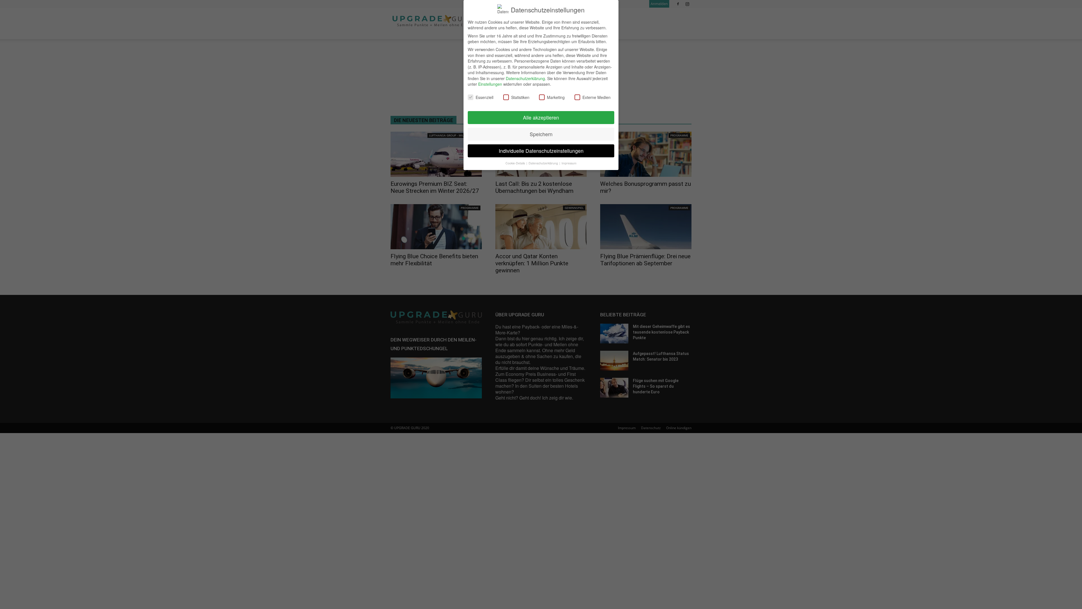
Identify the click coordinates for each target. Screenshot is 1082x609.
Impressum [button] (569, 163)
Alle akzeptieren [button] (541, 117)
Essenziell (484, 97)
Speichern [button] (541, 134)
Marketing (556, 97)
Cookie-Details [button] (515, 163)
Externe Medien (596, 97)
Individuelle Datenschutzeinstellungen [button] (541, 150)
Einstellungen (490, 84)
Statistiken (520, 97)
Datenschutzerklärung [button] (544, 163)
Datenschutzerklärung (525, 78)
